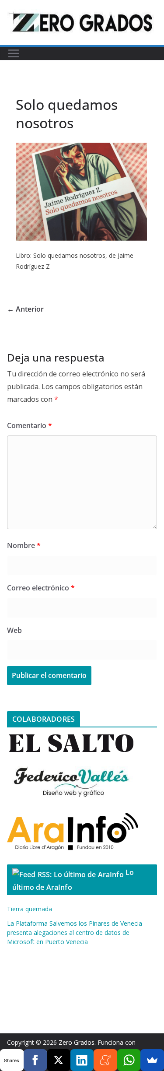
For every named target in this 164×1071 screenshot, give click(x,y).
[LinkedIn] (82, 1060)
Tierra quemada (29, 909)
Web (14, 630)
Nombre (24, 545)
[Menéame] (105, 1060)
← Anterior (25, 309)
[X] (58, 1060)
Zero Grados (76, 1042)
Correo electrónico (41, 588)
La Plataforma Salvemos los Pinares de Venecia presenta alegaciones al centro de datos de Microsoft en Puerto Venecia (74, 932)
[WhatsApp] (129, 1060)
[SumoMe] (152, 1060)
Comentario (29, 425)
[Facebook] (35, 1060)
